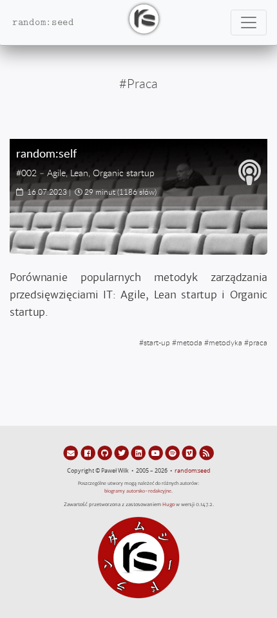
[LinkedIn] (139, 453)
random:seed (193, 471)
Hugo (168, 504)
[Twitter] (122, 453)
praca (258, 342)
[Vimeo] (190, 453)
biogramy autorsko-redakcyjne (137, 491)
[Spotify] (173, 453)
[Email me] (71, 453)
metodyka (225, 342)
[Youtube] (156, 453)
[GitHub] (105, 453)
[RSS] (206, 453)
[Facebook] (88, 453)
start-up (157, 342)
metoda (189, 342)
